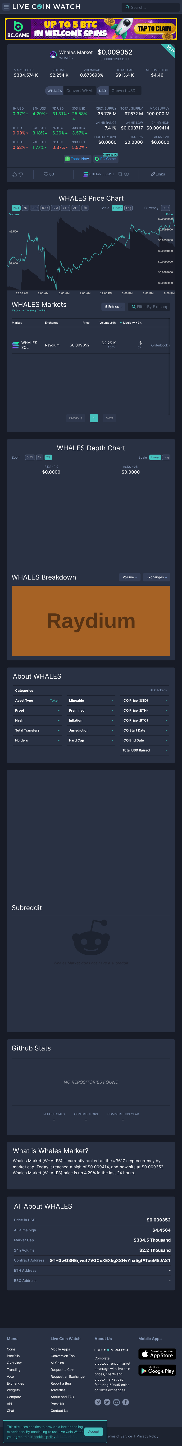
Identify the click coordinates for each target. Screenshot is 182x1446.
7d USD (58, 108)
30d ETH (78, 142)
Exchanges (155, 577)
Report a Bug (61, 1383)
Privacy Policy (148, 1436)
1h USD (18, 108)
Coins (11, 1349)
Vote (10, 1376)
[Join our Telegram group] (99, 1402)
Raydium (52, 345)
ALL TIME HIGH (157, 70)
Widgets (13, 1390)
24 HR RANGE (106, 122)
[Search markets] (132, 307)
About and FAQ (62, 1397)
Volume (128, 577)
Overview (14, 1363)
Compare (14, 1397)
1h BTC (18, 128)
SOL (25, 347)
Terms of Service (119, 1436)
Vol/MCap (92, 70)
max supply (159, 108)
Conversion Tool (63, 1356)
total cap (124, 70)
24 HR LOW (134, 122)
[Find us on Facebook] (125, 1402)
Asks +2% (161, 137)
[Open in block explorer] (126, 174)
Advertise (58, 1390)
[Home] (113, 1350)
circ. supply (106, 108)
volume (59, 70)
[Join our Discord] (116, 1402)
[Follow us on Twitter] (107, 1402)
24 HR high (160, 122)
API (9, 1404)
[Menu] (6, 7)
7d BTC (57, 128)
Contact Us (59, 1411)
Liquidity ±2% (105, 137)
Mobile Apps (60, 1349)
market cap (23, 70)
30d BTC (78, 128)
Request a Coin (62, 1370)
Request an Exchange (68, 1376)
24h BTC (39, 128)
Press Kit (57, 1404)
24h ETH (39, 142)
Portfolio (13, 1356)
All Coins (57, 1363)
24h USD (39, 108)
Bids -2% (136, 137)
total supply (131, 108)
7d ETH (57, 142)
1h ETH (18, 142)
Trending (14, 1370)
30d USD (78, 108)
